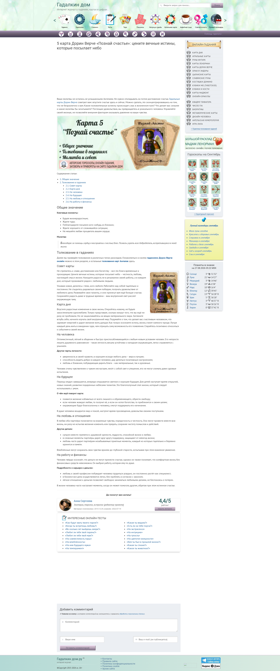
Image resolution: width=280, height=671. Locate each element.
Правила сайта (109, 661)
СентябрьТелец (204, 169)
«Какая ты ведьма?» (137, 522)
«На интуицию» (135, 532)
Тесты (110, 27)
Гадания (65, 27)
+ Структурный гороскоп (204, 214)
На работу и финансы (79, 201)
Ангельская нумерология (205, 120)
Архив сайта (108, 668)
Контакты (107, 658)
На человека (74, 192)
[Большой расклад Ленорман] (204, 142)
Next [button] (225, 19)
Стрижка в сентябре (199, 237)
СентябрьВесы (192, 195)
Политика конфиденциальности (118, 663)
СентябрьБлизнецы (215, 169)
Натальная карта (170, 27)
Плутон (193, 304)
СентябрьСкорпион (204, 195)
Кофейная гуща (186, 27)
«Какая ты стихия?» (137, 545)
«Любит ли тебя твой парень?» (80, 532)
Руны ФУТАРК (199, 60)
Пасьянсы (140, 27)
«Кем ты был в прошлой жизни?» (144, 541)
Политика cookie (110, 666)
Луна (192, 277)
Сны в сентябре (196, 254)
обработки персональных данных (132, 614)
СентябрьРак (192, 182)
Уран (192, 297)
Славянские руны (201, 78)
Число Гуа (197, 105)
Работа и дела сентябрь (201, 244)
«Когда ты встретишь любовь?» (81, 525)
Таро (125, 27)
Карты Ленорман (201, 63)
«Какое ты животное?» (138, 548)
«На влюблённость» (75, 541)
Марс (192, 287)
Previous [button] (54, 19)
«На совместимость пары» (78, 538)
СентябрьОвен (192, 169)
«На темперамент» (74, 548)
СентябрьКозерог (192, 208)
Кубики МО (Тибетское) (204, 85)
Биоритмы (197, 109)
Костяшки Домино (202, 81)
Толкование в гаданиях (73, 182)
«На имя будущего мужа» (78, 545)
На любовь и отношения (80, 198)
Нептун (193, 300)
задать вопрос (165, 508)
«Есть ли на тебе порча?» (139, 525)
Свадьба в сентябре (198, 247)
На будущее (74, 195)
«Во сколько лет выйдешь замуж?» (82, 529)
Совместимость (201, 27)
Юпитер (193, 290)
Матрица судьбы (155, 27)
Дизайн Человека (201, 116)
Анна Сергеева (83, 500)
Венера (193, 284)
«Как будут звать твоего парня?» (81, 522)
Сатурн (193, 294)
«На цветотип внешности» (140, 538)
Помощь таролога (212, 34)
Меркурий (194, 280)
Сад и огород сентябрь (200, 250)
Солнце (193, 274)
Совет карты (74, 185)
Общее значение (69, 179)
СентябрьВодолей (204, 208)
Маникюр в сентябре (199, 241)
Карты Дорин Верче (202, 67)
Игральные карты (201, 56)
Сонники (95, 27)
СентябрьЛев (204, 182)
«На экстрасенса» (136, 529)
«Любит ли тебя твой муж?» (79, 535)
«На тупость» (133, 535)
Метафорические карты (204, 113)
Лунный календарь (216, 27)
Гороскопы (80, 27)
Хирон (193, 307)
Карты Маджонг (200, 92)
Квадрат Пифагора (201, 102)
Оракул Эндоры (200, 71)
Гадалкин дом (73, 5)
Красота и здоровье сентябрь (204, 234)
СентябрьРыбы (216, 208)
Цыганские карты (201, 74)
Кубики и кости (200, 89)
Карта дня (73, 188)
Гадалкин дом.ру (69, 659)
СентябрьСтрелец (216, 195)
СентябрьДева (216, 182)
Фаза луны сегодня (198, 230)
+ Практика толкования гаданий (204, 129)
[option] (64, 22)
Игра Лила (197, 124)
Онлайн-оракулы (201, 96)
